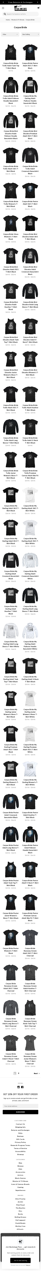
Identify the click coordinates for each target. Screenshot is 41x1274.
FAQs (20, 1133)
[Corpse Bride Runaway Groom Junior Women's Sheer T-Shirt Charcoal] (30, 1043)
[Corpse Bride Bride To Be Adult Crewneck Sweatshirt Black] (30, 155)
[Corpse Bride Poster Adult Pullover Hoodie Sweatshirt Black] (30, 834)
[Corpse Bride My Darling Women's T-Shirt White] (30, 769)
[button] (10, 34)
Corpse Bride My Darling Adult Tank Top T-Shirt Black (10, 679)
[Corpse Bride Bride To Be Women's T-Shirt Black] (11, 190)
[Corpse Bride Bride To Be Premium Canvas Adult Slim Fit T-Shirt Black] (30, 460)
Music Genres (20, 1178)
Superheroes (20, 1190)
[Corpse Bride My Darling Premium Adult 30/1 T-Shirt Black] (11, 734)
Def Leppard (20, 1220)
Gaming (20, 1187)
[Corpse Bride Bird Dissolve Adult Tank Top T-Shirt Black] (11, 326)
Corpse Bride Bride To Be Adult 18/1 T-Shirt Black (11, 168)
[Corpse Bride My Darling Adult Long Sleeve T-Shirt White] (11, 630)
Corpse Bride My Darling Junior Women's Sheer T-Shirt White (30, 713)
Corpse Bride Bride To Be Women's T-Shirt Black (10, 203)
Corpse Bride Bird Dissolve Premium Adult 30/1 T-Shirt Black (30, 134)
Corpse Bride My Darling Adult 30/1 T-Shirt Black (10, 540)
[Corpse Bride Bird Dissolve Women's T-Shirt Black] (30, 359)
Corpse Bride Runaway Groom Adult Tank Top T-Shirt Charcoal (30, 1022)
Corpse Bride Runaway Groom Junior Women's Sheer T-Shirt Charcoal (30, 1059)
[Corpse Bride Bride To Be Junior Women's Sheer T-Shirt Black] (11, 460)
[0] (38, 8)
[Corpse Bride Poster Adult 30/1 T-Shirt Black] (30, 52)
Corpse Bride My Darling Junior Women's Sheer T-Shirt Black (11, 713)
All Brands (20, 1229)
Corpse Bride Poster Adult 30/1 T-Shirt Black (30, 65)
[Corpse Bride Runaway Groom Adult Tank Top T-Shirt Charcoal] (30, 1008)
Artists (20, 1175)
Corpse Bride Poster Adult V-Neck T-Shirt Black (30, 882)
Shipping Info (20, 1127)
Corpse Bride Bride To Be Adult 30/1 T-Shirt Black (11, 407)
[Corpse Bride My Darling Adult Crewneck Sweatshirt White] (30, 560)
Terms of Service (20, 1148)
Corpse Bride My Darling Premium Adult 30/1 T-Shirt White (30, 748)
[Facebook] (22, 1087)
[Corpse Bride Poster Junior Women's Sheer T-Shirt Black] (11, 902)
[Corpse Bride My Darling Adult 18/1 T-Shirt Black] (11, 495)
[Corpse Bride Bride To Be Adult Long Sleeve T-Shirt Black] (11, 427)
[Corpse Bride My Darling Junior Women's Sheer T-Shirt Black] (11, 698)
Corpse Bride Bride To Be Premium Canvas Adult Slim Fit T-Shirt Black (30, 474)
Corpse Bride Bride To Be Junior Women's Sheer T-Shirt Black (10, 474)
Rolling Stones (20, 1217)
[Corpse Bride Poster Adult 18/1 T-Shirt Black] (30, 190)
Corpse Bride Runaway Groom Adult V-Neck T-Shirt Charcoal (10, 1057)
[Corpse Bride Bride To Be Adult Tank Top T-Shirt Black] (11, 52)
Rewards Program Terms (20, 1145)
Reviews (20, 1136)
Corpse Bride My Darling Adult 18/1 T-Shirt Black (10, 508)
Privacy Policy (20, 1142)
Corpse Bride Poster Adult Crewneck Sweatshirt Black (11, 815)
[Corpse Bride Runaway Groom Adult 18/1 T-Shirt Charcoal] (30, 937)
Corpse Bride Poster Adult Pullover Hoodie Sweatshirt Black (30, 849)
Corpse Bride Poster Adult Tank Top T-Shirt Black (11, 882)
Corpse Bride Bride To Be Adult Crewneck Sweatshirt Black (30, 170)
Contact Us (20, 1124)
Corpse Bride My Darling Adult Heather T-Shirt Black (10, 610)
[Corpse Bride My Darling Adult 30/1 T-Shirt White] (30, 528)
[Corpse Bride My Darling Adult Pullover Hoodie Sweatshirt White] (30, 630)
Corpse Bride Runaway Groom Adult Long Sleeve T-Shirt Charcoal (11, 1022)
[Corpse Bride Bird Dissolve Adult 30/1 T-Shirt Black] (11, 256)
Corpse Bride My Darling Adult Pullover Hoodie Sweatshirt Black (30, 99)
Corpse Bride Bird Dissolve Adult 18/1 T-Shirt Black (30, 236)
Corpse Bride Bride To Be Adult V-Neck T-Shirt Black (30, 440)
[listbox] (30, 34)
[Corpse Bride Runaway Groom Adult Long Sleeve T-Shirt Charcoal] (11, 1008)
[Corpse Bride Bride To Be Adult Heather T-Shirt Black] (30, 394)
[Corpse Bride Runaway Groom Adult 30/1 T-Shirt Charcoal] (11, 972)
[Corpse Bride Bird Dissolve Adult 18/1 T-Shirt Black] (30, 223)
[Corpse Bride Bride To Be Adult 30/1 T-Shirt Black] (11, 394)
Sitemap (20, 1154)
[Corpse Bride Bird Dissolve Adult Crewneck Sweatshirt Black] (30, 256)
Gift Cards (20, 1139)
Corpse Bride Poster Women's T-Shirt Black (11, 950)
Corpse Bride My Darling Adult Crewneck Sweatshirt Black (10, 575)
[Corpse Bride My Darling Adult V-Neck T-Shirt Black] (30, 666)
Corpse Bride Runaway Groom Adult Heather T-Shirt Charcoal (30, 987)
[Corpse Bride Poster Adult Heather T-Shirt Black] (30, 802)
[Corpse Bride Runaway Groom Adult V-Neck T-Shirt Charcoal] (11, 1043)
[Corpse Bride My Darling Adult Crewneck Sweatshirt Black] (11, 560)
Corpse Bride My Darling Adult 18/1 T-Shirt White (30, 508)
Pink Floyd (20, 1205)
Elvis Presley (20, 1199)
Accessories (20, 1172)
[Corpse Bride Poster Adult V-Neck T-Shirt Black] (30, 869)
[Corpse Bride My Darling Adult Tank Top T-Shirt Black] (11, 666)
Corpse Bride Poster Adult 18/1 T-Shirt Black (30, 203)
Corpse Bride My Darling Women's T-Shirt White (30, 782)
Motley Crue (20, 1226)
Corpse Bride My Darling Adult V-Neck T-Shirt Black (30, 679)
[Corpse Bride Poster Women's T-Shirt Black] (11, 937)
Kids (20, 1169)
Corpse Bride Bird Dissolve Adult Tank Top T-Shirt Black (11, 339)
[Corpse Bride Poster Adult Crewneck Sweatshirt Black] (11, 802)
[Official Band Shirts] (20, 8)
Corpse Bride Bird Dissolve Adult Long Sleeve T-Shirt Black (30, 304)
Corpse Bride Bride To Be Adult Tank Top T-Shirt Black (10, 65)
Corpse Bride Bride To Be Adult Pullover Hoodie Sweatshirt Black (11, 99)
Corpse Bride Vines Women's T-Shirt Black (10, 236)
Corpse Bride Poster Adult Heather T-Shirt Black (30, 815)
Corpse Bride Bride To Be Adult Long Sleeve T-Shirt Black (11, 440)
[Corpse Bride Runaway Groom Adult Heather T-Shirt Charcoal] (30, 972)
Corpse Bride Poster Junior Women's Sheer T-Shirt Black (11, 915)
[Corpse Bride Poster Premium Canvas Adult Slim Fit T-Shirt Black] (30, 902)
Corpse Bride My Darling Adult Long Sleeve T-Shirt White (10, 644)
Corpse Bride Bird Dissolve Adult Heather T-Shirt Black (11, 305)
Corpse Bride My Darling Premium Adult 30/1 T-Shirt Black (10, 748)
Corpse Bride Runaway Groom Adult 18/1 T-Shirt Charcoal (30, 952)
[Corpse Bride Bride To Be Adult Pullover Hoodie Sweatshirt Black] (11, 85)
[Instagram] (18, 1087)
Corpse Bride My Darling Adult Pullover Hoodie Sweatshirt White (30, 645)
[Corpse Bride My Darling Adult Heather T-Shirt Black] (11, 595)
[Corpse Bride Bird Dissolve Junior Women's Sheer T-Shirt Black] (11, 359)
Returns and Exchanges (20, 1130)
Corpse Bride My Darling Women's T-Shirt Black (11, 782)
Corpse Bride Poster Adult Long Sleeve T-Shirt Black (11, 847)
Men (20, 1163)
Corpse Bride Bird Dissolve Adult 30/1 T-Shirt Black (11, 269)
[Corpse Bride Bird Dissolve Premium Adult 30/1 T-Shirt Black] (30, 120)
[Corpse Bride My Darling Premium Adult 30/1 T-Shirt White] (30, 734)
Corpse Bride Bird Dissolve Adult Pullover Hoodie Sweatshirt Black (11, 134)
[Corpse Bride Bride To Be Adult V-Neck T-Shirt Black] (30, 427)
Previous (3, 2)
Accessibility (20, 1151)
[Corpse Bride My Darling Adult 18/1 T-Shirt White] (30, 495)
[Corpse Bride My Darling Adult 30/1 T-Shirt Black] (11, 528)
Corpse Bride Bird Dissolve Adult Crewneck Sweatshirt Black (30, 270)
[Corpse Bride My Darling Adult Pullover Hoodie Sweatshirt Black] (30, 85)
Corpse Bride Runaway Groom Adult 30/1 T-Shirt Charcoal (10, 987)
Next (38, 2)
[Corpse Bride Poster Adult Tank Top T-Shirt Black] (11, 869)
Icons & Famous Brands (20, 1184)
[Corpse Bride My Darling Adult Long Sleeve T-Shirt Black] (30, 595)
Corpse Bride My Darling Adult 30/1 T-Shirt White (30, 540)
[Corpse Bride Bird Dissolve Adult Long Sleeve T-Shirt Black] (30, 291)
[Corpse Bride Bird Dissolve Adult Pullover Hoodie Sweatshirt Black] (11, 120)
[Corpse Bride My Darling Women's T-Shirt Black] (11, 769)
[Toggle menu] (3, 8)
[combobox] (20, 14)
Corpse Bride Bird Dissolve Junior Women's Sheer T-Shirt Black (11, 373)
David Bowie (20, 1223)
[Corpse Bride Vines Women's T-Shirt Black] (11, 223)
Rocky (20, 1214)
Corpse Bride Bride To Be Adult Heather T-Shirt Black (30, 407)
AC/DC (20, 1202)
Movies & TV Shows (20, 1181)
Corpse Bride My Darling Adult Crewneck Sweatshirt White (30, 575)
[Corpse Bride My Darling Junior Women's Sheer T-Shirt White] (30, 698)
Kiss (20, 1211)
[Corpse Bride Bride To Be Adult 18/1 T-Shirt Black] (11, 155)
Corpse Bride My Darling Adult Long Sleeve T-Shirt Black (30, 608)
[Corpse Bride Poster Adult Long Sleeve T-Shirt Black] (11, 834)
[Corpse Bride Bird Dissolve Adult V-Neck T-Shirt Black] (30, 326)
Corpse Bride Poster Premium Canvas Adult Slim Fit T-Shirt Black (30, 917)
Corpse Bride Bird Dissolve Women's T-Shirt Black (30, 372)
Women (20, 1166)
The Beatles (20, 1208)
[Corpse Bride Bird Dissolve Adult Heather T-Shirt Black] (11, 291)
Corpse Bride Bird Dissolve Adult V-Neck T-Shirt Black (30, 339)
